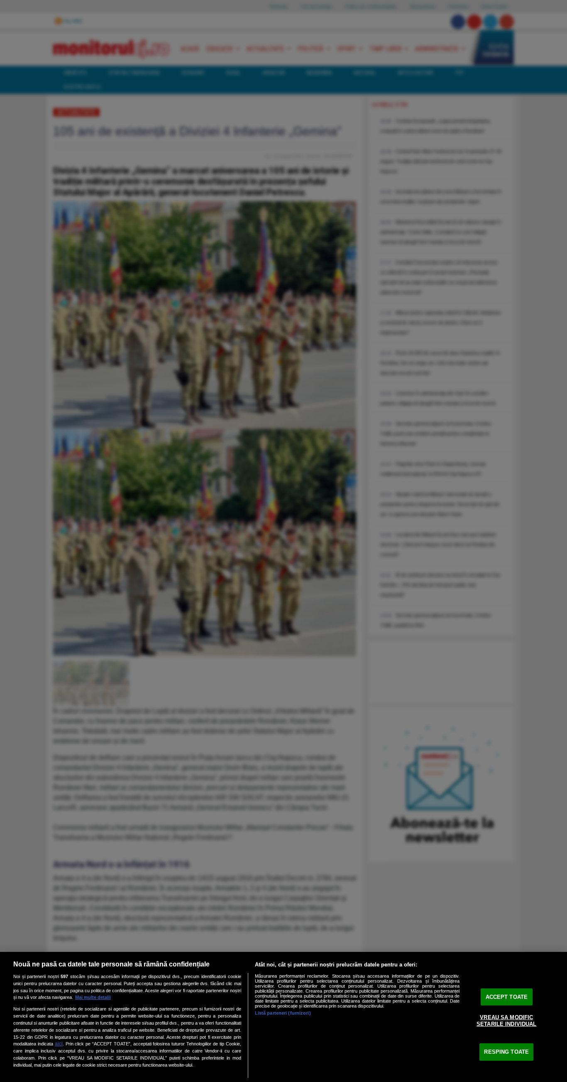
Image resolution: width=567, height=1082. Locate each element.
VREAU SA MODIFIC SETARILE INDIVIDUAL (506, 1020)
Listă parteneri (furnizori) (283, 1013)
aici (59, 1044)
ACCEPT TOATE (507, 996)
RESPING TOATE (506, 1052)
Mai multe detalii (93, 997)
